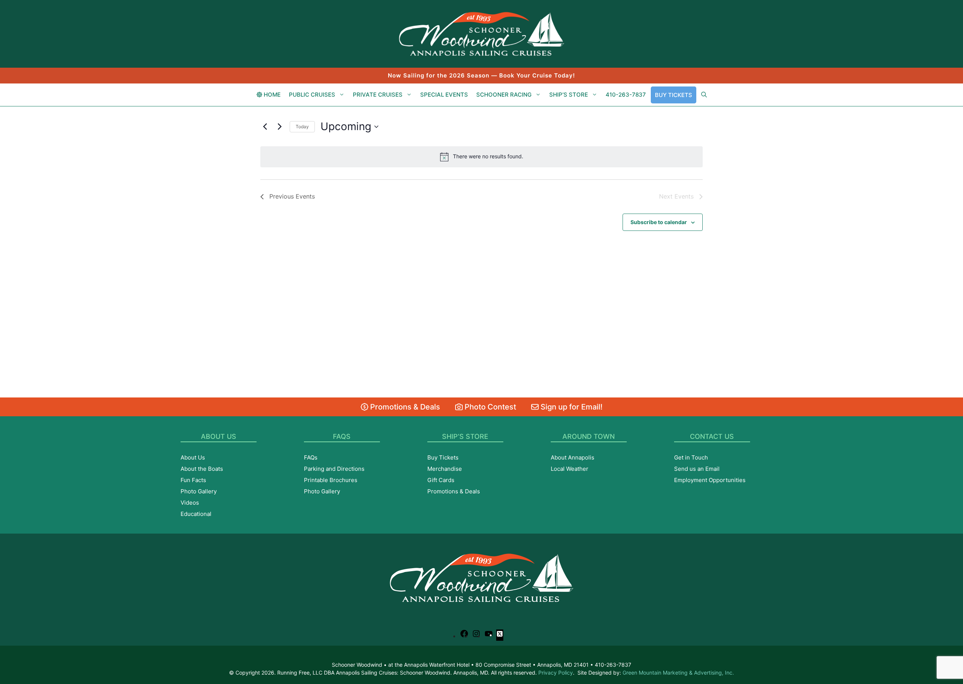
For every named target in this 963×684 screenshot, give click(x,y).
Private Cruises (378, 94)
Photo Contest (489, 406)
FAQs (310, 457)
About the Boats (202, 468)
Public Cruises (312, 94)
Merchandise (444, 468)
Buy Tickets (673, 95)
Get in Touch (691, 457)
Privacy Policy (555, 672)
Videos (190, 502)
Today (302, 126)
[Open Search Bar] (704, 94)
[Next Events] (279, 126)
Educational (196, 513)
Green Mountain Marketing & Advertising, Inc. (678, 672)
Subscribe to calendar (658, 222)
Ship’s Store (568, 94)
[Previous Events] (264, 126)
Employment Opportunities (710, 480)
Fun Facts (193, 480)
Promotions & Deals (404, 406)
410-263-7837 (626, 94)
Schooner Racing (504, 94)
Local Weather (569, 468)
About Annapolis (572, 457)
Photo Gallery (199, 491)
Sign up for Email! (571, 406)
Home (271, 94)
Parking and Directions (334, 468)
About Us (193, 457)
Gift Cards (440, 480)
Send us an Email (697, 468)
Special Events (444, 94)
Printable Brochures (330, 480)
